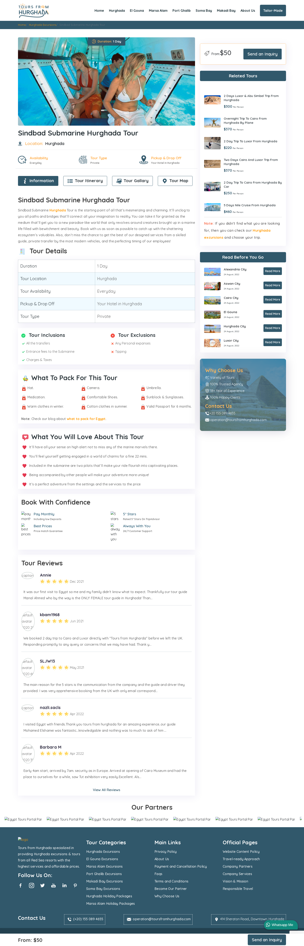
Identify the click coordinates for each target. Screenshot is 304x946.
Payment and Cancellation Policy (180, 866)
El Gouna (137, 10)
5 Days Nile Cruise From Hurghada (250, 205)
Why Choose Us (166, 896)
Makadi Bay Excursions (104, 881)
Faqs (158, 874)
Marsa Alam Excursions (104, 866)
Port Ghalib (181, 10)
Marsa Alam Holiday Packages (110, 903)
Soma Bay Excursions (103, 889)
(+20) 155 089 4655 (88, 919)
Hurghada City (235, 326)
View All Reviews (106, 790)
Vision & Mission (235, 881)
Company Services (237, 874)
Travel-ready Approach (241, 859)
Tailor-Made (273, 10)
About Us (248, 10)
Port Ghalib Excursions (104, 874)
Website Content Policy (241, 851)
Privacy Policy (165, 851)
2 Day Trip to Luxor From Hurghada (250, 141)
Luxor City (231, 340)
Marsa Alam (158, 10)
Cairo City (231, 298)
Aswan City (232, 283)
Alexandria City (235, 269)
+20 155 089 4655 (222, 413)
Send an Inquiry (263, 54)
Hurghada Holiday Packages (109, 896)
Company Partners (238, 866)
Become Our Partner (170, 889)
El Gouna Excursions (102, 859)
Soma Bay (204, 10)
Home (99, 10)
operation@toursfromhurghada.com (238, 420)
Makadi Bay (226, 10)
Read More (272, 271)
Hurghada (117, 10)
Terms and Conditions (171, 881)
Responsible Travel (238, 889)
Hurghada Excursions (103, 851)
